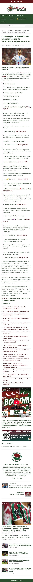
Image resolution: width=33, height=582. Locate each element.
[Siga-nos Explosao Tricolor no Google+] (17, 478)
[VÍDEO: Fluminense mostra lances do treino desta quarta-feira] (5, 561)
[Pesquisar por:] (16, 25)
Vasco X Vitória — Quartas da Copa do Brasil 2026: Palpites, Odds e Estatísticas (20, 544)
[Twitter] (15, 1)
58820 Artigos (25, 464)
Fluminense (10, 15)
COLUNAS (3, 19)
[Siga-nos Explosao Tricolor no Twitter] (14, 478)
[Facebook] (11, 1)
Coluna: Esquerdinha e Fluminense (12, 363)
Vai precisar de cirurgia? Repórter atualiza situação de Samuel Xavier (18, 552)
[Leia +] (15, 539)
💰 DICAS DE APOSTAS (22, 19)
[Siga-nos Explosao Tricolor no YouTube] (20, 478)
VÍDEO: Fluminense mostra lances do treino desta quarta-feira (19, 560)
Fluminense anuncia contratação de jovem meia (16, 311)
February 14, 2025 (21, 131)
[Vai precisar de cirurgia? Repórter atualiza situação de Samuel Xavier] (5, 553)
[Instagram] (21, 1)
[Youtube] (18, 1)
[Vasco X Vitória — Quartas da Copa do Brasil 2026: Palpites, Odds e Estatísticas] (5, 545)
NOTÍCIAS (12, 19)
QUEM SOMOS (19, 15)
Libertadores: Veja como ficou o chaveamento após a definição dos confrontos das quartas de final (15, 528)
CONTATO (3, 22)
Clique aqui (5, 298)
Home (2, 15)
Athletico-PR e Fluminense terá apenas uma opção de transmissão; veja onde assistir (20, 570)
